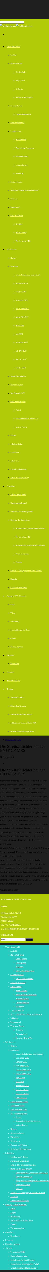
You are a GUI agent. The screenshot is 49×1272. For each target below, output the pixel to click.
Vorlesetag (19, 173)
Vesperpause (20, 80)
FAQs (12, 605)
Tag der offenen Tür (23, 241)
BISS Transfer (21, 140)
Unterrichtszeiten (16, 385)
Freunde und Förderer (18, 469)
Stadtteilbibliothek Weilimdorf (27, 419)
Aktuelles (10, 655)
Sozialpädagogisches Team (20, 630)
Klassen (13, 436)
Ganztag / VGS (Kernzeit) (16, 596)
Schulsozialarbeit (16, 444)
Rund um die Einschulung (20, 520)
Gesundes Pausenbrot (23, 114)
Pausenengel (14, 207)
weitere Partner (21, 427)
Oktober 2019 (21, 292)
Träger (12, 613)
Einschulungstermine (18, 706)
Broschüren (14, 664)
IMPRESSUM (7, 935)
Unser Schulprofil (13, 47)
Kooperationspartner (17, 402)
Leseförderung (15, 131)
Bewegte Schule (16, 64)
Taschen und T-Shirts (18, 495)
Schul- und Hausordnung (19, 478)
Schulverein (14, 461)
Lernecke (10, 672)
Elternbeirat (14, 452)
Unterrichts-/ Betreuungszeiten (21, 512)
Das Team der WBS (17, 393)
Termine (19, 562)
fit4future (19, 89)
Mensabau (14, 266)
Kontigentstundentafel (18, 503)
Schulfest (19, 224)
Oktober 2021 (21, 368)
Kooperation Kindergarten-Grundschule (30, 545)
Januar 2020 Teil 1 (22, 309)
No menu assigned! (13, 739)
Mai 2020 (19, 334)
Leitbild (13, 55)
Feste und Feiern (16, 216)
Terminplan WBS (16, 698)
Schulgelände (20, 72)
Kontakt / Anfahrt (13, 681)
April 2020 (20, 326)
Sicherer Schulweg (17, 123)
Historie (13, 258)
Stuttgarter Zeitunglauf (24, 97)
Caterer (13, 638)
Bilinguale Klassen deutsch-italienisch (24, 190)
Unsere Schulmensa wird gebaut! (28, 275)
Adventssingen (21, 233)
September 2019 (22, 283)
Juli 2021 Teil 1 (21, 351)
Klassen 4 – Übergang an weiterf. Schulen (26, 571)
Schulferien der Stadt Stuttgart (21, 714)
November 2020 (22, 343)
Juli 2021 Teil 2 (21, 359)
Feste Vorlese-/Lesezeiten (25, 148)
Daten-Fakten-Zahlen (18, 376)
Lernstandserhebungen (18, 588)
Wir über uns (11, 250)
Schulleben (11, 486)
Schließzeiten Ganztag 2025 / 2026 (23, 723)
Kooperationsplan (22, 554)
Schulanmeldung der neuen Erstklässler (30, 528)
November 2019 (22, 300)
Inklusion (13, 199)
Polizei (18, 410)
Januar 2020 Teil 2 (22, 317)
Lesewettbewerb (22, 165)
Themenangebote (16, 647)
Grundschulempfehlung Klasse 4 (22, 731)
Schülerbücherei (22, 157)
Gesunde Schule (16, 106)
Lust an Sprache (16, 182)
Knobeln (13, 579)
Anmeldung (14, 621)
